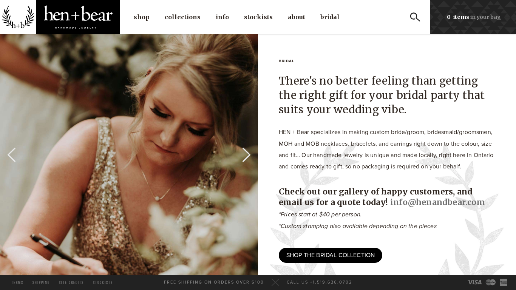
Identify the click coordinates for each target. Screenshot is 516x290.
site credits (71, 282)
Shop (142, 17)
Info (222, 17)
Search (415, 17)
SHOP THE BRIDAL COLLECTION (330, 255)
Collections (183, 17)
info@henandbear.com (437, 202)
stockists (103, 282)
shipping (41, 282)
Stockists (258, 17)
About (296, 17)
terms (17, 282)
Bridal (330, 17)
